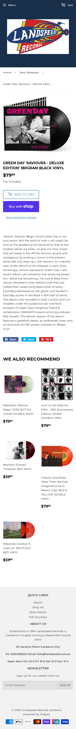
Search (38, 602)
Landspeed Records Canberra (41, 710)
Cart (70, 5)
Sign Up (65, 685)
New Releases (29, 72)
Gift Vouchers (38, 617)
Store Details (38, 612)
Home (7, 72)
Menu (12, 5)
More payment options (21, 217)
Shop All (38, 607)
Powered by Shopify (36, 714)
